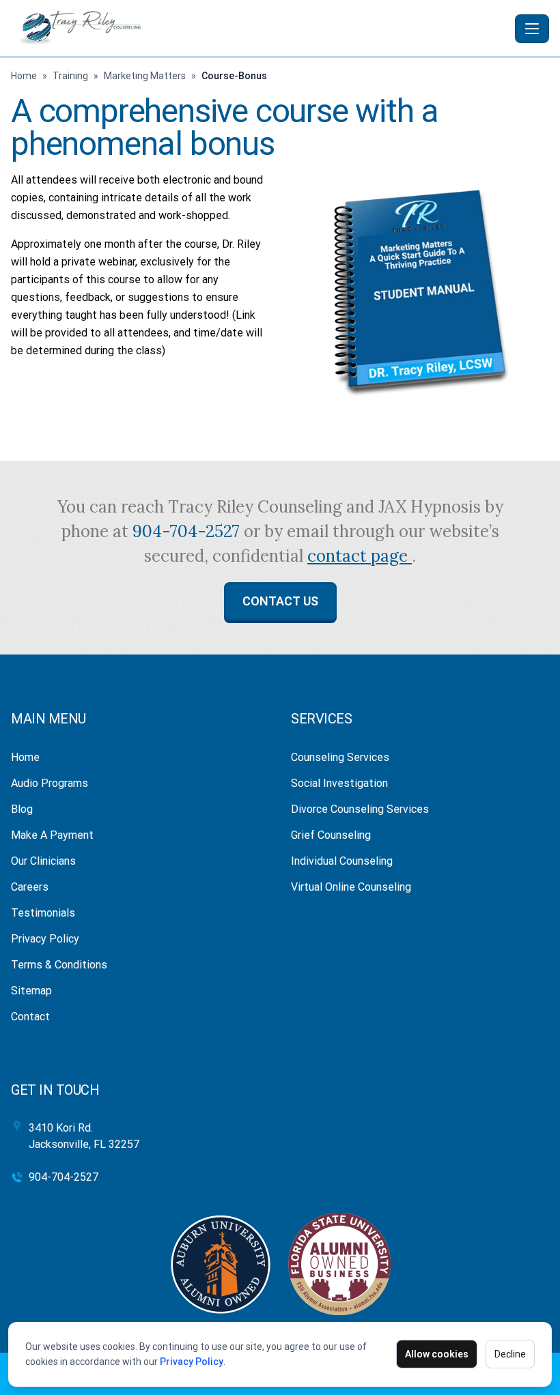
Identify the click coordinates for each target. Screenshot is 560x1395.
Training (70, 75)
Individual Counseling (342, 860)
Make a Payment (52, 835)
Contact (30, 1016)
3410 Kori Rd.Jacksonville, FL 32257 (84, 1136)
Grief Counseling (331, 835)
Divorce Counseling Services (360, 809)
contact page (359, 555)
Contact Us (280, 601)
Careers (29, 886)
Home (24, 75)
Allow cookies (436, 1354)
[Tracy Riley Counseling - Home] (260, 28)
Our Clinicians (43, 860)
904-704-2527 (188, 531)
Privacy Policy (191, 1361)
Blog (22, 809)
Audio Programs (49, 783)
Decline (510, 1354)
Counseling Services (340, 757)
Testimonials (43, 912)
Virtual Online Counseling (351, 886)
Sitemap (31, 990)
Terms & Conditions (59, 964)
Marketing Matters (145, 75)
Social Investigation (339, 783)
